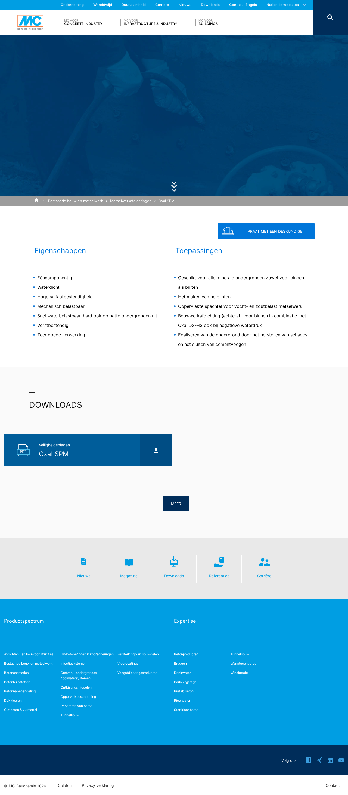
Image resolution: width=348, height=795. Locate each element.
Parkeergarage (185, 682)
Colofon (65, 785)
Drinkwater (182, 673)
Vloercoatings (127, 663)
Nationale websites (282, 4)
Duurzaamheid (134, 4)
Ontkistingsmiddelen (76, 687)
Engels (251, 4)
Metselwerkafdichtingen (130, 201)
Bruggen (180, 663)
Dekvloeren (13, 700)
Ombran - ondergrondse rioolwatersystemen (79, 675)
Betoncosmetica (16, 673)
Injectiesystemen (73, 663)
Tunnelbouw (70, 715)
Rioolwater (182, 700)
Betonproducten (186, 654)
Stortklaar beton (186, 710)
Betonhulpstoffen (17, 682)
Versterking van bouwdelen (138, 654)
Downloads (210, 4)
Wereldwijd (102, 4)
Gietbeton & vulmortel (20, 710)
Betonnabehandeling (20, 691)
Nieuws (185, 4)
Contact (236, 4)
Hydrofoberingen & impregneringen (87, 654)
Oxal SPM (167, 201)
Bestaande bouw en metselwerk (75, 201)
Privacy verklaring (98, 785)
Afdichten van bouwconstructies (28, 654)
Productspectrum (24, 621)
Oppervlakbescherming (78, 697)
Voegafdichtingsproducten (137, 673)
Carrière (162, 4)
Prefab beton (184, 691)
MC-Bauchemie (30, 22)
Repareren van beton (76, 706)
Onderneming (72, 4)
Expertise (185, 621)
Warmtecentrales (243, 663)
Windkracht (239, 673)
